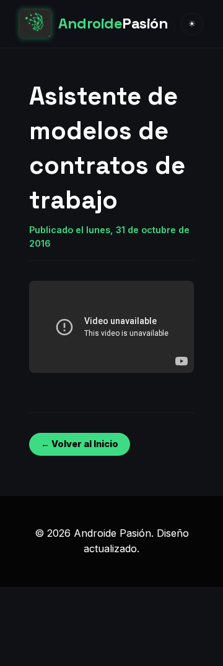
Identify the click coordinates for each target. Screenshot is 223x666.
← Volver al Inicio (79, 443)
